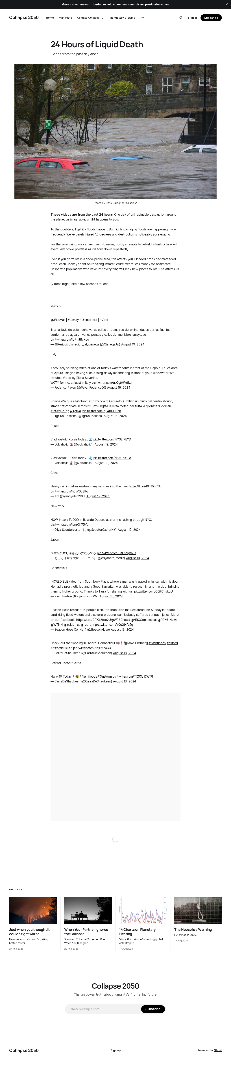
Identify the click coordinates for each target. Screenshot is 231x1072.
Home (50, 17)
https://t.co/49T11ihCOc (145, 486)
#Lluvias (59, 320)
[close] (227, 4)
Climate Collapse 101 (90, 17)
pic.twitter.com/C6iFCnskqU (153, 591)
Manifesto (65, 17)
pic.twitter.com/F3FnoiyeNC (116, 553)
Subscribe (211, 18)
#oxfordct (57, 648)
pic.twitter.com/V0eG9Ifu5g (114, 624)
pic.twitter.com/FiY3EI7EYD (112, 439)
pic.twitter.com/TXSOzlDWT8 (133, 676)
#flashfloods (157, 643)
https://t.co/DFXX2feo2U (93, 620)
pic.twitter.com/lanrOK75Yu (69, 524)
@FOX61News (167, 620)
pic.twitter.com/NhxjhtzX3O (92, 648)
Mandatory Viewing (122, 17)
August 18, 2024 (115, 416)
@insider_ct (72, 624)
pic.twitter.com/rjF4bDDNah (101, 411)
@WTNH (57, 624)
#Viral (104, 320)
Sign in (192, 17)
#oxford (172, 643)
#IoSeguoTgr (60, 411)
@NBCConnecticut (144, 620)
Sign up (116, 1050)
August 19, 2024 (132, 344)
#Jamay (73, 320)
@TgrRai (75, 411)
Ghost (218, 1050)
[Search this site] (181, 18)
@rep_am (87, 624)
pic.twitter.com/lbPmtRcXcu (70, 339)
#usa (68, 648)
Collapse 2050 (24, 17)
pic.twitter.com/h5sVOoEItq (69, 491)
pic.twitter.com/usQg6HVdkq (112, 382)
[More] (142, 18)
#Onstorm (105, 676)
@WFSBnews (120, 620)
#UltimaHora (88, 320)
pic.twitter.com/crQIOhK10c (112, 458)
